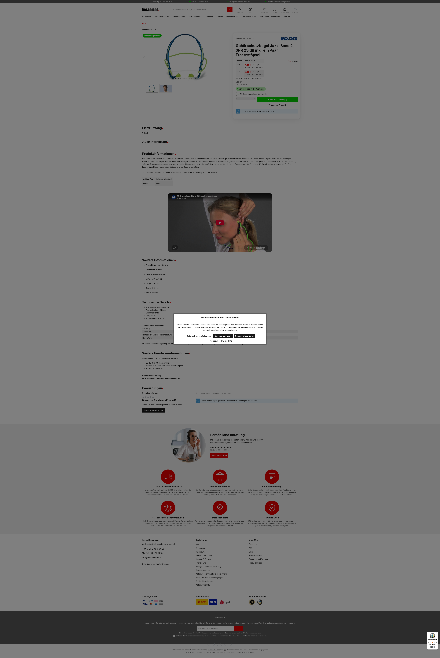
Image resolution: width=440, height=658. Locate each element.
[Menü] (436, 633)
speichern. (215, 330)
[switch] (432, 647)
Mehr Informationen (228, 330)
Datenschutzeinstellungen (199, 336)
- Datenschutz (226, 341)
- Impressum (213, 341)
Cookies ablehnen (223, 336)
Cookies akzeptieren (244, 336)
